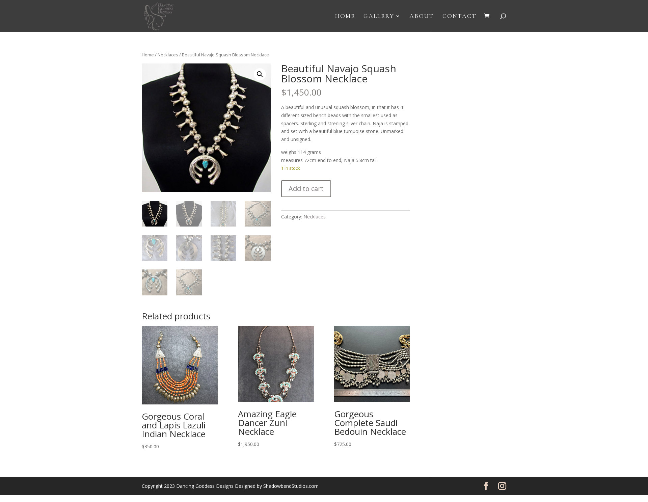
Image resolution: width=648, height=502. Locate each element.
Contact (459, 17)
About (421, 17)
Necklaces (168, 55)
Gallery (378, 17)
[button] (260, 74)
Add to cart (306, 188)
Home (345, 17)
